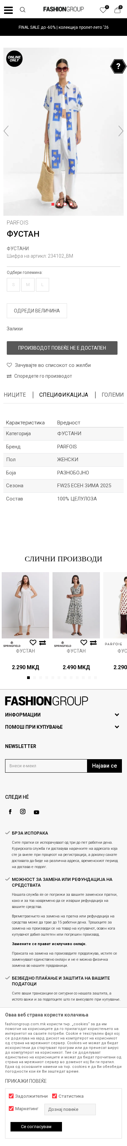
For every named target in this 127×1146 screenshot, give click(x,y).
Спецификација (63, 395)
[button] (22, 10)
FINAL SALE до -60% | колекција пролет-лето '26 (64, 27)
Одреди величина (37, 310)
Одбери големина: (25, 272)
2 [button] (60, 204)
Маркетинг (26, 1108)
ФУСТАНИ (18, 248)
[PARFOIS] (113, 644)
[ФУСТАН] (25, 605)
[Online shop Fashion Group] (63, 9)
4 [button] (72, 204)
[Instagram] (22, 811)
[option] (63, 27)
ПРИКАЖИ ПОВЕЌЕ (26, 1081)
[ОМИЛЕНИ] (106, 11)
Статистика (71, 1096)
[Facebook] (10, 811)
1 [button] (54, 204)
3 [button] (66, 204)
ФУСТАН (25, 651)
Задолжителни (31, 1096)
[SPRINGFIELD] (11, 644)
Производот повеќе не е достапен (62, 348)
